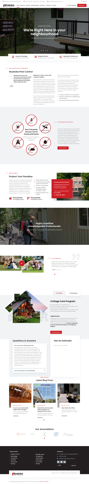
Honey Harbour (39, 458)
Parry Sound (14, 462)
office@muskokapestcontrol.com (56, 1)
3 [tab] (45, 50)
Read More (44, 39)
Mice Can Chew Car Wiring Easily (19, 408)
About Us (73, 465)
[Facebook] (58, 462)
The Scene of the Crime (45, 408)
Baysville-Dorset (40, 454)
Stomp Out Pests (67, 408)
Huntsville (13, 460)
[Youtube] (61, 462)
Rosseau (13, 463)
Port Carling (39, 462)
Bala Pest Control (15, 454)
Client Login (81, 5)
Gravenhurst (14, 458)
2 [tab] (43, 50)
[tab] (59, 293)
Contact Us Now (62, 148)
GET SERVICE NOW (56, 332)
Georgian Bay (39, 456)
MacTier (38, 463)
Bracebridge (14, 456)
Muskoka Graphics (44, 481)
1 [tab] (41, 50)
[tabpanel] (44, 32)
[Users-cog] (64, 462)
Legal (59, 465)
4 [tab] (47, 50)
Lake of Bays (39, 460)
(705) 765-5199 (72, 5)
